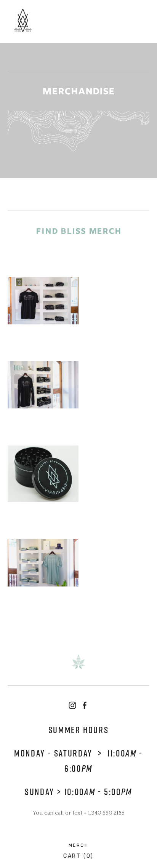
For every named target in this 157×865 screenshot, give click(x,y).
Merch (78, 845)
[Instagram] (72, 705)
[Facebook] (84, 705)
